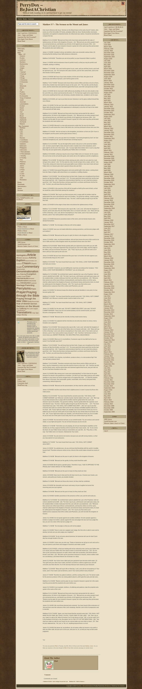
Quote (30, 301)
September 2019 (109, 184)
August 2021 (108, 140)
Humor (20, 188)
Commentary (30, 266)
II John (22, 174)
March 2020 (108, 172)
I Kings (22, 76)
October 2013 (108, 314)
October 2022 (108, 112)
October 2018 (108, 206)
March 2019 (108, 196)
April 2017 (107, 232)
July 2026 (107, 43)
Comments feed (23, 383)
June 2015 (107, 274)
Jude (21, 178)
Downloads (21, 184)
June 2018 (107, 214)
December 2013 (109, 310)
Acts (21, 136)
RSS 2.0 (66, 648)
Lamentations (24, 104)
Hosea (22, 110)
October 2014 (108, 290)
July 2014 (107, 296)
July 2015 (107, 272)
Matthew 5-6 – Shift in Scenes (76, 681)
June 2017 (107, 228)
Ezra (21, 84)
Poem (33, 289)
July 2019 (107, 188)
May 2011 (107, 372)
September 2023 (109, 90)
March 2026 (108, 47)
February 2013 (108, 330)
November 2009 (109, 408)
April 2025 (107, 67)
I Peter (22, 168)
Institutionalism (22, 281)
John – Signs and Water (25, 35)
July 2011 (107, 368)
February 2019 (108, 198)
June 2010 (107, 394)
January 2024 (108, 82)
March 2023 (108, 102)
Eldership (23, 274)
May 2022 (107, 122)
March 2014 (108, 304)
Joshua (22, 66)
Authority (32, 258)
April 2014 (107, 302)
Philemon (23, 162)
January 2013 (108, 332)
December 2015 (109, 262)
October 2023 (108, 88)
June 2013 (107, 322)
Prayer (21, 292)
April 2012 (107, 350)
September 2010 (109, 388)
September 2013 (109, 316)
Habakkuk (23, 118)
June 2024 (107, 78)
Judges (22, 68)
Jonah (22, 114)
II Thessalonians (25, 154)
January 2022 (108, 130)
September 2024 (109, 74)
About (25, 227)
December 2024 (109, 70)
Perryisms (23, 288)
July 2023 (107, 94)
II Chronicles (24, 82)
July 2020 (107, 164)
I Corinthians (24, 140)
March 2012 (108, 352)
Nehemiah (23, 86)
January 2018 (108, 222)
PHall (19, 227)
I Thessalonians (25, 152)
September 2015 (109, 268)
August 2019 (108, 186)
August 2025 (108, 59)
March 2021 (108, 150)
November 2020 (109, 158)
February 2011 (108, 378)
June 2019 (107, 190)
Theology (20, 51)
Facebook (19, 199)
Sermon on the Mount (27, 306)
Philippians (23, 148)
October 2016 (108, 242)
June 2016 (107, 250)
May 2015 (107, 276)
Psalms (22, 92)
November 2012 (109, 336)
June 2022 (107, 120)
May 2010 (107, 396)
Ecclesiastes (24, 96)
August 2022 (108, 116)
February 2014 (108, 306)
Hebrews (22, 164)
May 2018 (107, 216)
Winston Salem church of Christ (28, 246)
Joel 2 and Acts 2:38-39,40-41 (27, 33)
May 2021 (107, 146)
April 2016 (107, 254)
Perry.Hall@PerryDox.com (24, 198)
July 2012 (107, 344)
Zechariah (23, 122)
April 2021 (107, 148)
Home (20, 19)
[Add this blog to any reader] (123, 5)
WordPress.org (22, 385)
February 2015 (108, 282)
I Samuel (23, 72)
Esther (22, 88)
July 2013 (107, 320)
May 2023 (107, 98)
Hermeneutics (22, 186)
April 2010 (107, 398)
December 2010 (109, 382)
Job (21, 90)
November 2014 (109, 288)
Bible (19, 53)
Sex (17, 308)
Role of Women (23, 303)
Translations (24, 312)
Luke (21, 132)
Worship (24, 315)
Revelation (23, 180)
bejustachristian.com (31, 260)
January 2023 (108, 106)
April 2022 (107, 124)
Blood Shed (21, 41)
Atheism (19, 258)
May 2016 (107, 252)
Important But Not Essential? (27, 37)
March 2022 (108, 126)
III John (22, 176)
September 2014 (109, 292)
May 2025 (107, 65)
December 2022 (109, 108)
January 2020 (108, 176)
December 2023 (109, 84)
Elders (18, 274)
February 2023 (108, 104)
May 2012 (107, 348)
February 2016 (108, 258)
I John (22, 172)
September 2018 (109, 208)
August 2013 (108, 318)
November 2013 (109, 312)
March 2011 (107, 376)
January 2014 (108, 308)
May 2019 (107, 192)
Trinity (33, 313)
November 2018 (109, 204)
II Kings (22, 78)
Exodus (22, 58)
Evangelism (31, 274)
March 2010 (108, 400)
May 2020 (107, 168)
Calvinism (19, 263)
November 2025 (109, 55)
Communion (20, 269)
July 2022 (107, 118)
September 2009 (109, 412)
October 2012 (108, 338)
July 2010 (107, 392)
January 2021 (108, 154)
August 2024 (108, 76)
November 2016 (109, 240)
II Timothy (23, 158)
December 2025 (109, 53)
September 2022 (109, 114)
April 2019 (107, 194)
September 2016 (109, 244)
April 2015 (107, 278)
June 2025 (107, 63)
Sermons (31, 19)
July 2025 (107, 61)
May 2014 (107, 300)
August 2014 (108, 294)
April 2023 (107, 100)
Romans (22, 138)
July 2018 (107, 212)
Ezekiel (22, 106)
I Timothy (23, 156)
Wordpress (108, 685)
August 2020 (108, 162)
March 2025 (108, 68)
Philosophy (21, 49)
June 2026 (107, 45)
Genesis (22, 56)
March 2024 (108, 80)
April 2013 (107, 326)
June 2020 (107, 166)
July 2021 (107, 142)
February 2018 (108, 220)
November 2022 (109, 110)
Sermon (34, 304)
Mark (21, 130)
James (22, 166)
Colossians (23, 150)
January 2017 (108, 236)
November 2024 (109, 72)
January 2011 (108, 380)
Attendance (25, 258)
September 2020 (109, 160)
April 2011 (107, 374)
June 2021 (107, 144)
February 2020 (108, 174)
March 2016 (108, 256)
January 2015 (108, 284)
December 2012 (109, 334)
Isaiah (22, 100)
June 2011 (107, 370)
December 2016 (109, 238)
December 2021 (109, 132)
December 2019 (109, 178)
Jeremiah (23, 102)
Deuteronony (24, 64)
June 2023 (107, 96)
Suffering (22, 308)
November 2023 (109, 86)
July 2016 (107, 248)
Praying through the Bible (27, 294)
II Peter (22, 170)
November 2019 (109, 180)
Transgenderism (20, 310)
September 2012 (109, 340)
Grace (28, 276)
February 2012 (108, 354)
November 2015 (109, 264)
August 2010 (108, 390)
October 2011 (108, 362)
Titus (21, 160)
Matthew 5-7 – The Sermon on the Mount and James (65, 24)
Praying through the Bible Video (26, 299)
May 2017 (107, 230)
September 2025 (109, 57)
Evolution (18, 276)
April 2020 (107, 170)
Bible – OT (22, 54)
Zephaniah (23, 120)
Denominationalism (27, 271)
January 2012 (108, 356)
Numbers (23, 62)
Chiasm (26, 263)
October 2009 (108, 410)
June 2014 (107, 298)
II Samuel (23, 74)
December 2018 (109, 202)
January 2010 (108, 404)
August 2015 (108, 270)
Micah (22, 116)
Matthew (22, 128)
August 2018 (108, 210)
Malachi (22, 124)
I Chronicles (23, 80)
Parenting (29, 285)
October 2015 (108, 266)
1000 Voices (21, 242)
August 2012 (108, 342)
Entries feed (21, 381)
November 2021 (109, 134)
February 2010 (108, 402)
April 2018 (107, 218)
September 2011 (109, 364)
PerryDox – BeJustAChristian (38, 7)
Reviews (20, 190)
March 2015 (108, 280)
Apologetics (21, 255)
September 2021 (109, 138)
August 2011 (108, 366)
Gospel (24, 276)
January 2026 (108, 51)
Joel (21, 112)
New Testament (24, 126)
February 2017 (108, 234)
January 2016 (108, 260)
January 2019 (108, 200)
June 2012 (107, 346)
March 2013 (108, 328)
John (21, 134)
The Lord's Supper (32, 308)
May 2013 (107, 324)
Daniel (22, 108)
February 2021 (108, 152)
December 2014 (109, 286)
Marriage (20, 285)
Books (25, 19)
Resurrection (35, 301)
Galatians (23, 144)
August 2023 (108, 92)
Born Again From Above (25, 39)
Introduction (25, 283)
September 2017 (109, 226)
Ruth (21, 70)
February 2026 (108, 49)
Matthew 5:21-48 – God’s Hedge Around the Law (56, 681)
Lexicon (33, 283)
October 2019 (108, 182)
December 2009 (109, 406)
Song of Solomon (25, 98)
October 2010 (108, 386)
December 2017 (109, 224)
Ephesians (23, 146)
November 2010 (109, 384)
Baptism (20, 260)
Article (31, 255)
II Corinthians (24, 142)
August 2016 (108, 246)
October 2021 (108, 136)
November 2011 (109, 360)
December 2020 (109, 156)
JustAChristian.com (24, 244)
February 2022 (108, 128)
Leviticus (23, 60)
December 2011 (109, 358)
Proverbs (23, 94)
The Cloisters (120, 685)
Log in (19, 379)
